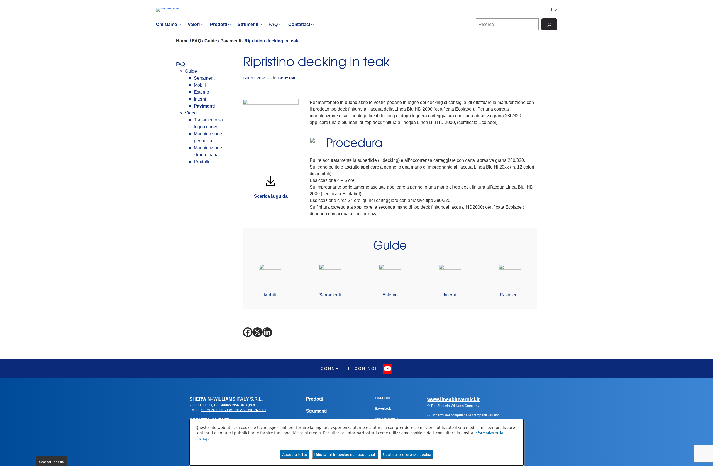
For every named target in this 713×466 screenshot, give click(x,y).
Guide (210, 40)
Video (191, 113)
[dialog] (356, 442)
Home (182, 40)
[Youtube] (387, 369)
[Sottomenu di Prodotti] (229, 24)
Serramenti (205, 78)
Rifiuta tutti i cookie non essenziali (345, 454)
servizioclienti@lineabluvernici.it (233, 410)
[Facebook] (248, 332)
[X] (257, 332)
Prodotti (201, 161)
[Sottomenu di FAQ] (280, 24)
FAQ (196, 40)
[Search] (549, 24)
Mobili (200, 85)
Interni (200, 99)
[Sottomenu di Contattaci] (312, 24)
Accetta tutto (294, 454)
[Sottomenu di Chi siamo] (179, 24)
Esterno (201, 92)
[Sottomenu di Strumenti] (260, 24)
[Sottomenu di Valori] (202, 24)
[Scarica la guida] (270, 181)
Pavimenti (230, 40)
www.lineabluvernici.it (453, 399)
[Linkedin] (267, 332)
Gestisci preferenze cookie (407, 454)
